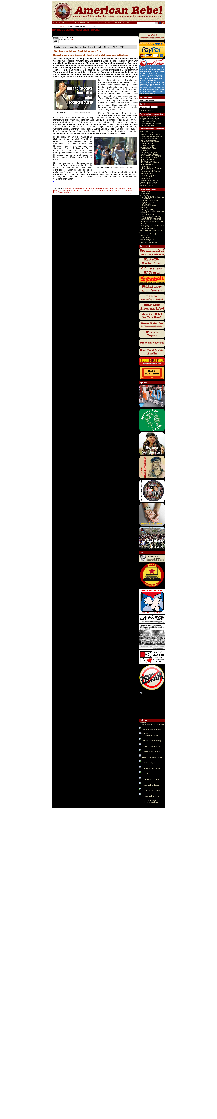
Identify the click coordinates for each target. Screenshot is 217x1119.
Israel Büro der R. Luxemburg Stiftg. (152, 225)
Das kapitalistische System (124, 188)
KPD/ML (76, 190)
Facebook (160, 22)
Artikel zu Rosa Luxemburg (152, 741)
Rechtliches (119, 190)
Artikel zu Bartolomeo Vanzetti (152, 757)
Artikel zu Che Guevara (152, 768)
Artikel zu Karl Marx (152, 735)
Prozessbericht (109, 190)
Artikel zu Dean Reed (152, 796)
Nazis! (94, 190)
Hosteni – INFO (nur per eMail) (150, 218)
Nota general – (106, 23)
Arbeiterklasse (104, 188)
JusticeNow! (144, 227)
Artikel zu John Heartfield (151, 774)
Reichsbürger (128, 190)
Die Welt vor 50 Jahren (148, 206)
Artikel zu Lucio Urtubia (152, 790)
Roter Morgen (58, 192)
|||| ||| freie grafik (152, 724)
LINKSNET (144, 236)
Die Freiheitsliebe (146, 204)
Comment (133, 194)
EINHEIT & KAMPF (146, 209)
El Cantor (143, 213)
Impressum (152, 800)
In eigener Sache (61, 23)
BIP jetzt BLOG (145, 199)
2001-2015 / (144, 110)
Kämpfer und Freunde (147, 229)
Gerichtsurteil (57, 190)
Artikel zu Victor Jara (152, 779)
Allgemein (73, 39)
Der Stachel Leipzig (147, 202)
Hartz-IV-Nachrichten (147, 214)
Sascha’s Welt (145, 241)
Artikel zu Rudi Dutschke (152, 785)
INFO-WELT (144, 223)
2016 (151, 110)
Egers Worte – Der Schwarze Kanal (152, 211)
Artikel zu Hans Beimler (152, 752)
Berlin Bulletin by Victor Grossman (152, 197)
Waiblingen (67, 192)
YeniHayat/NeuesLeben (148, 243)
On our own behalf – (85, 23)
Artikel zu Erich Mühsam (152, 746)
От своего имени (123, 23)
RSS (163, 22)
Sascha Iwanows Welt (147, 239)
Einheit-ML (144, 207)
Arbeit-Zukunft (145, 193)
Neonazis (100, 190)
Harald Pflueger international (150, 216)
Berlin (112, 188)
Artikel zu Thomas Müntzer (152, 730)
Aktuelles (68, 188)
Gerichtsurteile (68, 190)
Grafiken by (144, 722)
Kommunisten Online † (148, 234)
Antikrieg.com (145, 192)
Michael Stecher (85, 190)
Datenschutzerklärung (151, 802)
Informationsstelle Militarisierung (151, 220)
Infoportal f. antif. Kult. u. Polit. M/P (151, 221)
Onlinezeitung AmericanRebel (108, 11)
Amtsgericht (95, 188)
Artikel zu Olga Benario (152, 763)
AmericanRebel (84, 188)
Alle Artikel (75, 188)
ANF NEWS (144, 195)
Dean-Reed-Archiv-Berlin (149, 200)
